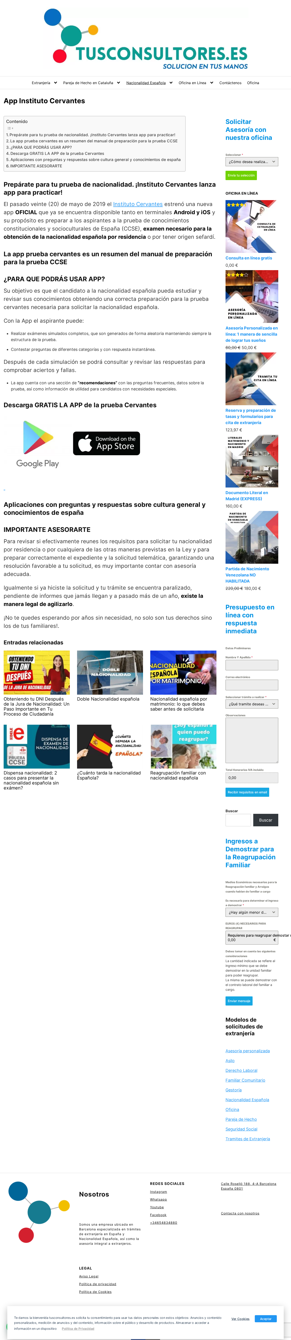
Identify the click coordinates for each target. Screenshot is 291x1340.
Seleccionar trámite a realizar (246, 697)
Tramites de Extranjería (248, 1138)
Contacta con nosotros (240, 1213)
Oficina (253, 82)
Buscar (232, 811)
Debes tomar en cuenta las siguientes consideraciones (251, 954)
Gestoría (234, 1090)
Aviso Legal (88, 1276)
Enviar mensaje (239, 1001)
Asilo (230, 1060)
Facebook (158, 1215)
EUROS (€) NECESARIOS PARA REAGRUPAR (246, 926)
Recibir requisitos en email (247, 792)
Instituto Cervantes (138, 204)
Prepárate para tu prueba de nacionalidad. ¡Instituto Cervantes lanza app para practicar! (92, 134)
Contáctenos (230, 82)
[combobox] (252, 161)
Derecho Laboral (241, 1070)
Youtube (157, 1207)
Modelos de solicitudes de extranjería (244, 1026)
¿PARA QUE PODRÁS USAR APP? (41, 147)
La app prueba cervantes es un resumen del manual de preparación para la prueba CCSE (94, 140)
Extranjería (41, 82)
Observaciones (236, 715)
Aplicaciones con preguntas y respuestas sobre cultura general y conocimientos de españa (95, 159)
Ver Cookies (240, 1318)
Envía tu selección (241, 175)
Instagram (158, 1192)
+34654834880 (163, 1222)
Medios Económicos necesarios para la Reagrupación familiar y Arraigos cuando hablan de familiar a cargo (251, 886)
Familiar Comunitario (245, 1080)
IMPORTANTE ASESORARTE (36, 165)
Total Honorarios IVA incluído (244, 770)
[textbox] (247, 161)
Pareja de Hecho (241, 1119)
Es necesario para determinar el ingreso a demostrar (252, 903)
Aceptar (266, 1318)
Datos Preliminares (238, 648)
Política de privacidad (97, 1284)
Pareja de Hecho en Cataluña (88, 82)
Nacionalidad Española (146, 82)
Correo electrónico (238, 677)
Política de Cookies (95, 1292)
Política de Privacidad (78, 1328)
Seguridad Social (241, 1129)
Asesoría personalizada (248, 1050)
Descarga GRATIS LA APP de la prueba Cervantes (57, 153)
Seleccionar (234, 154)
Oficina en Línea (192, 82)
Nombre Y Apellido (239, 657)
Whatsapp (158, 1199)
